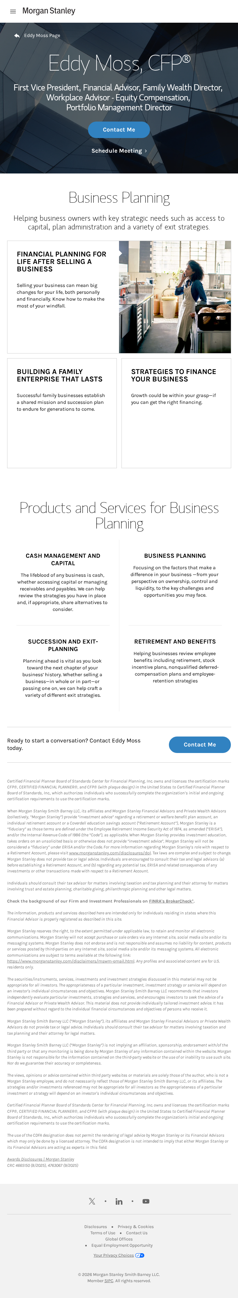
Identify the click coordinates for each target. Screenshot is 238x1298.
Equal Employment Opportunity (122, 1245)
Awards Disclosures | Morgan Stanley (40, 1159)
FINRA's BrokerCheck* (171, 901)
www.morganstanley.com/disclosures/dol (110, 853)
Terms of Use (102, 1233)
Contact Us (137, 1233)
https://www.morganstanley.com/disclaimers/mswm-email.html (70, 961)
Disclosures (95, 1226)
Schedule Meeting (119, 150)
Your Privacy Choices (114, 1255)
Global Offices (119, 1239)
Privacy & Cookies (136, 1226)
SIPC (108, 1280)
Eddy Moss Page (42, 35)
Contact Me (119, 129)
